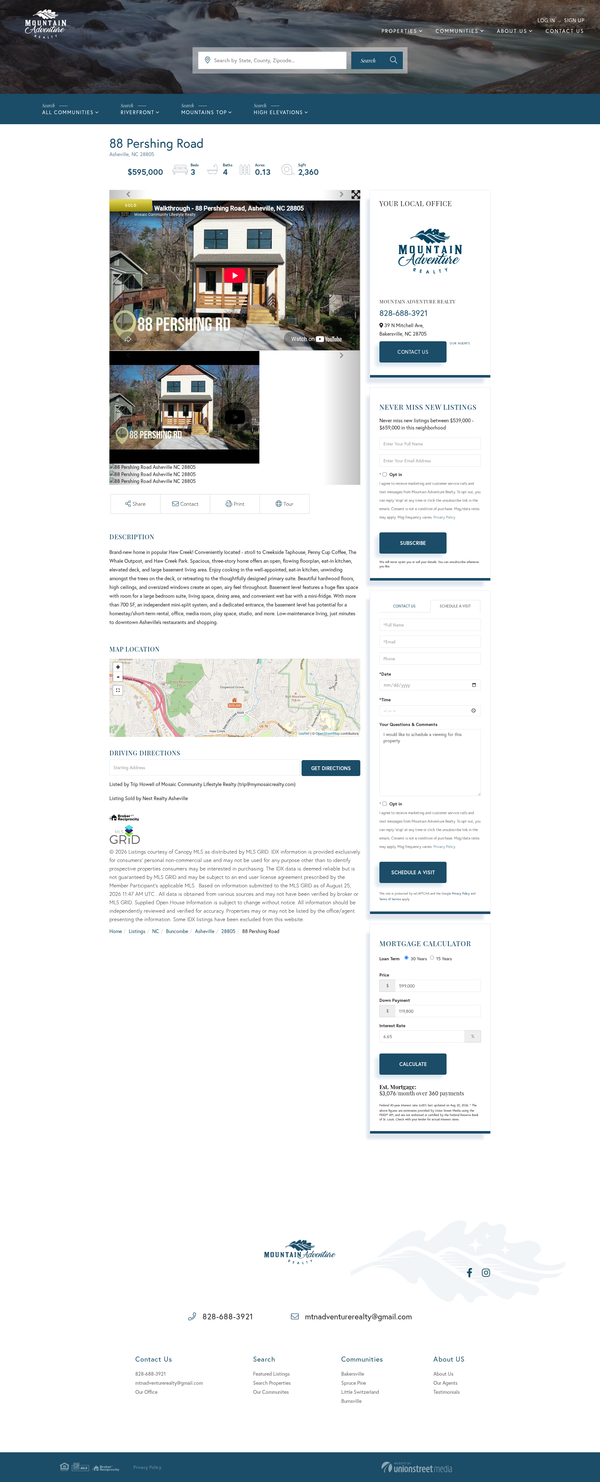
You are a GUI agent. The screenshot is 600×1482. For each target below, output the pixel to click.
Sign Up (574, 20)
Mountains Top (204, 112)
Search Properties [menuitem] (272, 1382)
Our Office (146, 1391)
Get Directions (331, 768)
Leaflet (304, 733)
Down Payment (394, 1000)
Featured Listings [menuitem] (271, 1373)
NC (155, 931)
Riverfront (137, 112)
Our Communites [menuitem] (271, 1391)
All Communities (68, 112)
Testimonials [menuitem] (446, 1391)
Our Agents (460, 343)
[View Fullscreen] (117, 690)
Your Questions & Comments (408, 724)
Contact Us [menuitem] (565, 31)
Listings (137, 931)
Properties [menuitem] (400, 31)
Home (115, 931)
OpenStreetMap (328, 733)
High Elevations (278, 112)
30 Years (419, 959)
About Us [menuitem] (512, 31)
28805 (228, 931)
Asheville (204, 931)
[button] (377, 60)
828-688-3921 (403, 312)
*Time (385, 700)
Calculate (413, 1064)
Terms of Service (390, 899)
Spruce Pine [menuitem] (353, 1382)
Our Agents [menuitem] (445, 1382)
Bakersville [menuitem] (352, 1373)
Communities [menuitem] (457, 31)
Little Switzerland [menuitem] (360, 1391)
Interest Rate (392, 1025)
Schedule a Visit (455, 606)
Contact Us (413, 351)
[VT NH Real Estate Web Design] (417, 1467)
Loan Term (389, 959)
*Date (385, 674)
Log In (546, 20)
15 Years (444, 959)
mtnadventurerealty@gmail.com (358, 1316)
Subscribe (413, 543)
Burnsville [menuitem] (351, 1401)
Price (384, 975)
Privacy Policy (444, 517)
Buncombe (177, 931)
